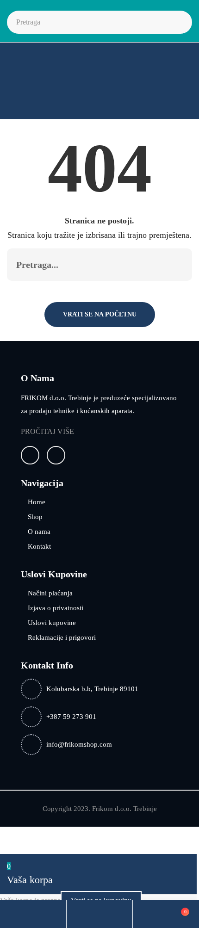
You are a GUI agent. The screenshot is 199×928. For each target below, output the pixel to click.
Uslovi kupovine (52, 622)
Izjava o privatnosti (55, 608)
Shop (35, 516)
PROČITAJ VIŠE (47, 431)
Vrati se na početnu (100, 314)
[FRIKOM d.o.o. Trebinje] (37, 83)
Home (36, 502)
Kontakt (39, 546)
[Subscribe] (175, 264)
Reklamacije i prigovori (62, 637)
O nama (39, 531)
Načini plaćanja (50, 593)
